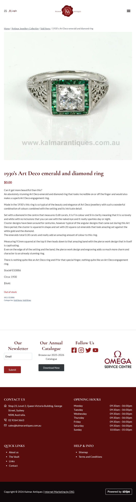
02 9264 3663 (16, 420)
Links (12, 461)
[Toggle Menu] (128, 10)
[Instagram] (81, 350)
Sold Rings (27, 300)
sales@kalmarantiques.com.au (24, 425)
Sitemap (83, 452)
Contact (13, 465)
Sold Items (45, 28)
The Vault (14, 456)
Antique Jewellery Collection (25, 28)
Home (7, 28)
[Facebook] (74, 350)
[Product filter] (5, 10)
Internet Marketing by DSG (59, 491)
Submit (12, 369)
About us (14, 452)
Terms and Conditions (90, 456)
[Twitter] (88, 350)
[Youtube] (95, 350)
